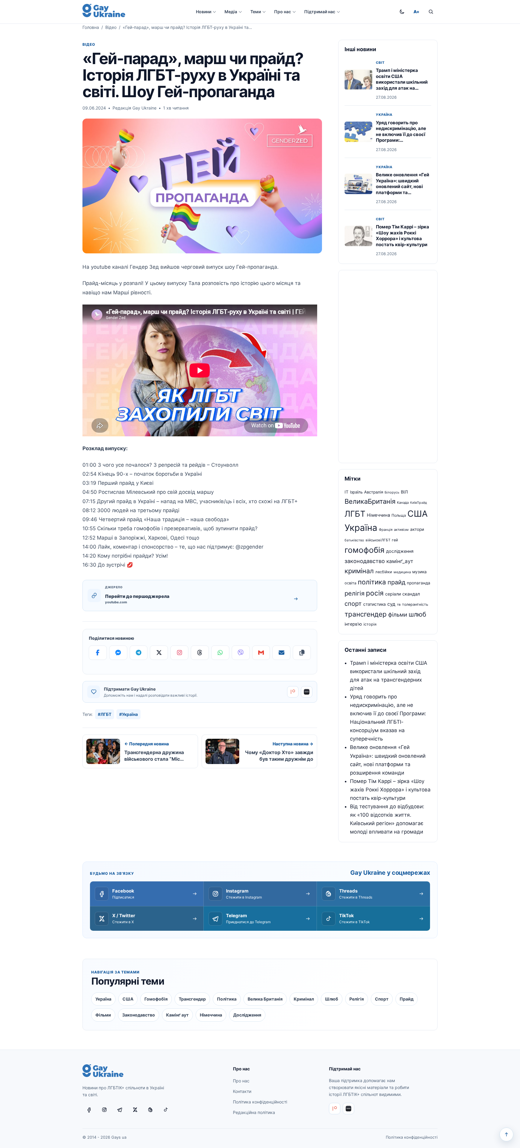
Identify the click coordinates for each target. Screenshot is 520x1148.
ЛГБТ (355, 513)
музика (419, 571)
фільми (397, 614)
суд (391, 604)
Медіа (230, 11)
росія (375, 593)
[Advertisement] (388, 366)
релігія (354, 593)
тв (399, 604)
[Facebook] (98, 652)
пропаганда (418, 582)
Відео (110, 27)
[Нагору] (506, 1134)
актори (417, 529)
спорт (353, 603)
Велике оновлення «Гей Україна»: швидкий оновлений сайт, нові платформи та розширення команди (402, 186)
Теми (255, 11)
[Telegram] (139, 652)
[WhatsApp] (220, 652)
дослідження (399, 551)
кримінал (359, 571)
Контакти (242, 1091)
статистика (374, 604)
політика (372, 582)
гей (395, 540)
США (417, 514)
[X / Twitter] (135, 1109)
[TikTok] (165, 1109)
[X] (159, 652)
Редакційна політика (254, 1112)
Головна (90, 27)
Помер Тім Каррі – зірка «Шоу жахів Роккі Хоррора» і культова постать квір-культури (402, 235)
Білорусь (392, 492)
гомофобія (365, 550)
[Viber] (241, 652)
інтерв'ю (353, 624)
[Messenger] (118, 652)
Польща (399, 515)
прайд (396, 582)
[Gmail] (261, 652)
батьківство (354, 540)
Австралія (373, 492)
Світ (380, 63)
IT (346, 492)
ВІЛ (404, 492)
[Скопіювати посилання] (302, 652)
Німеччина (378, 515)
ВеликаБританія (370, 501)
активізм (401, 530)
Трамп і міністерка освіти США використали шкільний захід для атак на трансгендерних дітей (402, 82)
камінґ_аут (399, 561)
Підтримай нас (319, 11)
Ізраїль (356, 492)
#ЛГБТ (104, 714)
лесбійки (383, 572)
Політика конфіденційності (260, 1101)
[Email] (281, 652)
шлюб (417, 614)
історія (370, 624)
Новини (203, 11)
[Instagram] (179, 652)
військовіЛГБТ (378, 540)
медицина (402, 572)
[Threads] (200, 652)
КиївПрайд (418, 503)
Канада (403, 502)
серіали (393, 593)
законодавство (365, 561)
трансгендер (366, 614)
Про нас (282, 11)
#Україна (128, 714)
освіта (350, 583)
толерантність (415, 604)
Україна (384, 115)
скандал (411, 594)
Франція (385, 530)
